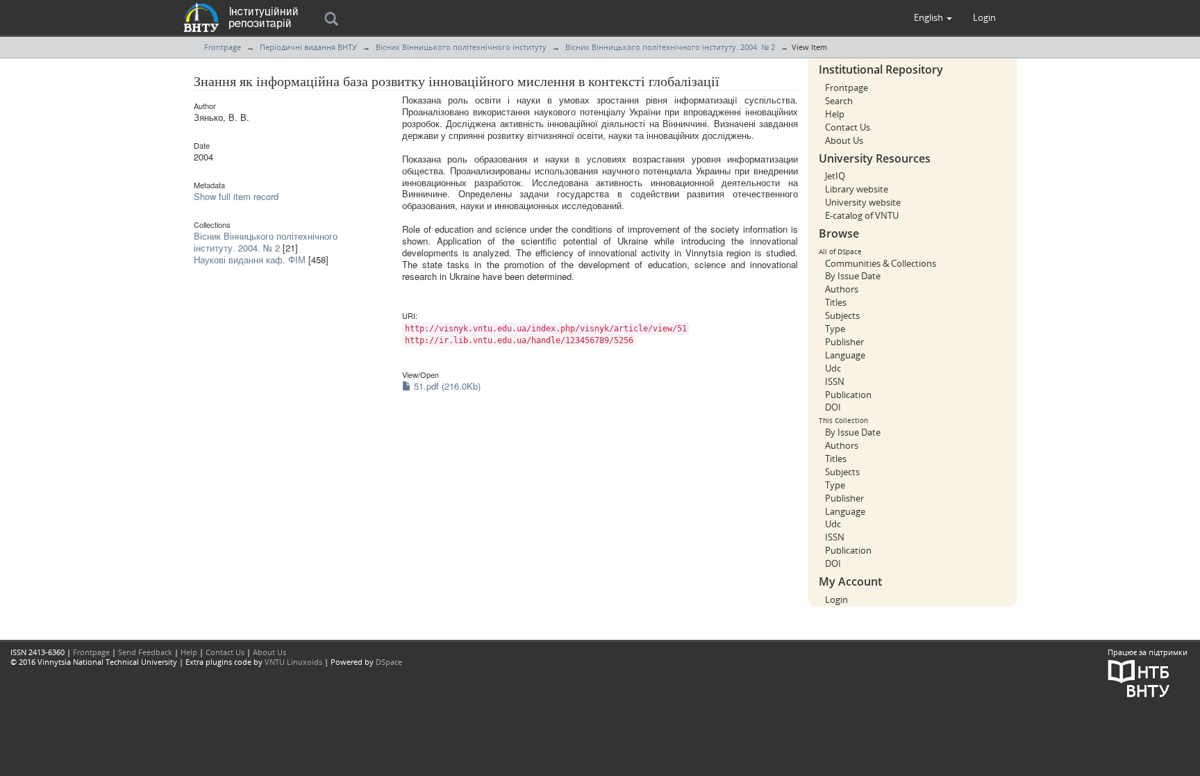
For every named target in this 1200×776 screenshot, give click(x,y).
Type (835, 328)
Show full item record (236, 196)
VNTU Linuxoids (293, 662)
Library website (856, 189)
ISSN (834, 381)
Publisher (844, 342)
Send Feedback (145, 652)
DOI (833, 407)
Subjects (842, 315)
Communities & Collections (880, 263)
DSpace (389, 662)
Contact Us (847, 127)
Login (836, 599)
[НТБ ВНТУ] (1139, 677)
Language (845, 355)
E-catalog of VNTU (862, 215)
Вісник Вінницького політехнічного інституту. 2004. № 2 (670, 47)
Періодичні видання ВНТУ (308, 47)
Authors (841, 289)
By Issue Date (853, 276)
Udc (833, 368)
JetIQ (835, 176)
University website (863, 202)
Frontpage (222, 47)
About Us (844, 140)
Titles (836, 302)
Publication (848, 394)
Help (834, 114)
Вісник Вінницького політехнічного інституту (461, 47)
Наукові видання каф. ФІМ (250, 259)
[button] (932, 17)
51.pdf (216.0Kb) (446, 386)
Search (839, 100)
